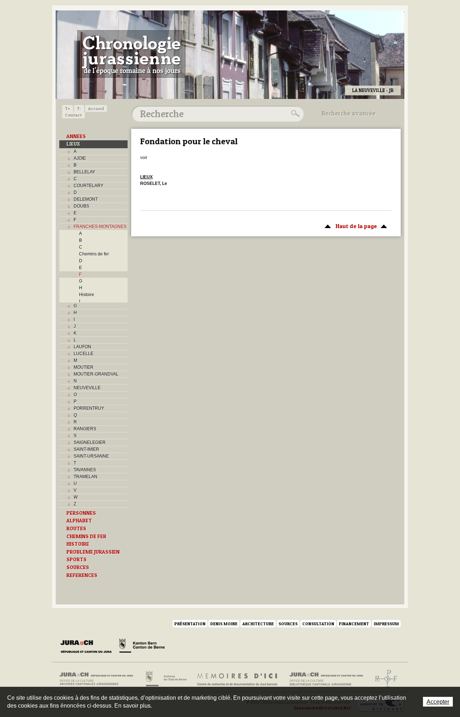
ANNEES (76, 136)
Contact (73, 115)
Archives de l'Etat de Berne (165, 679)
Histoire (86, 294)
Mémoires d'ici (237, 679)
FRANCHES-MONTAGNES (100, 226)
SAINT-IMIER (86, 449)
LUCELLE (83, 353)
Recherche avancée (349, 113)
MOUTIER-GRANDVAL (96, 374)
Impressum (386, 623)
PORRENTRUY (89, 408)
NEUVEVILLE (87, 387)
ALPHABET (79, 520)
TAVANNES (85, 469)
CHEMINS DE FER (86, 536)
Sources (288, 623)
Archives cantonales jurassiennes (99, 679)
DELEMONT (86, 199)
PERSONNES (81, 513)
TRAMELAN (85, 476)
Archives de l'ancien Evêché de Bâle (384, 679)
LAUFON (82, 346)
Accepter (438, 702)
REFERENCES (81, 575)
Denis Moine (224, 623)
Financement (354, 623)
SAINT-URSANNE (91, 456)
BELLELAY (84, 171)
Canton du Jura (88, 647)
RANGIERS (85, 428)
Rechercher (294, 113)
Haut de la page (349, 226)
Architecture (258, 623)
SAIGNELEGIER (90, 442)
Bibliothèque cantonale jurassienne (326, 679)
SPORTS (76, 559)
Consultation (318, 623)
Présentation (190, 623)
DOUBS (81, 206)
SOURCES (77, 567)
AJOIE (80, 158)
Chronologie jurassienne (131, 54)
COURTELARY (89, 185)
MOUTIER (83, 367)
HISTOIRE (77, 544)
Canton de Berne (142, 647)
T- (79, 108)
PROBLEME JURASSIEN (93, 552)
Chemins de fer (94, 254)
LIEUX (73, 144)
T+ (67, 108)
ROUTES (76, 528)
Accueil (96, 108)
